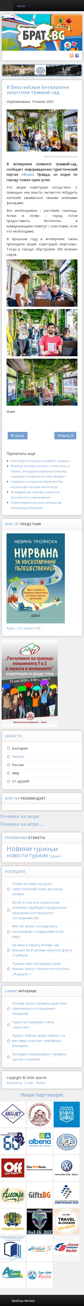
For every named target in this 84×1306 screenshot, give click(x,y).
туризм (38, 855)
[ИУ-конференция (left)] (30, 683)
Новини (19, 848)
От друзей (20, 781)
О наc (28, 1082)
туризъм (45, 849)
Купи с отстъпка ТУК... (24, 628)
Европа (18, 756)
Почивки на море (19, 816)
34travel (27, 174)
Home (40, 1082)
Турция (55, 856)
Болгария (20, 748)
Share (11, 411)
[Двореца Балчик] (42, 70)
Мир (15, 773)
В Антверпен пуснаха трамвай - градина (40, 461)
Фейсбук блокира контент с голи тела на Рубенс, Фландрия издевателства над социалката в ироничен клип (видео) (40, 471)
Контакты (14, 1082)
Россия (18, 765)
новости (17, 855)
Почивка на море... (21, 824)
